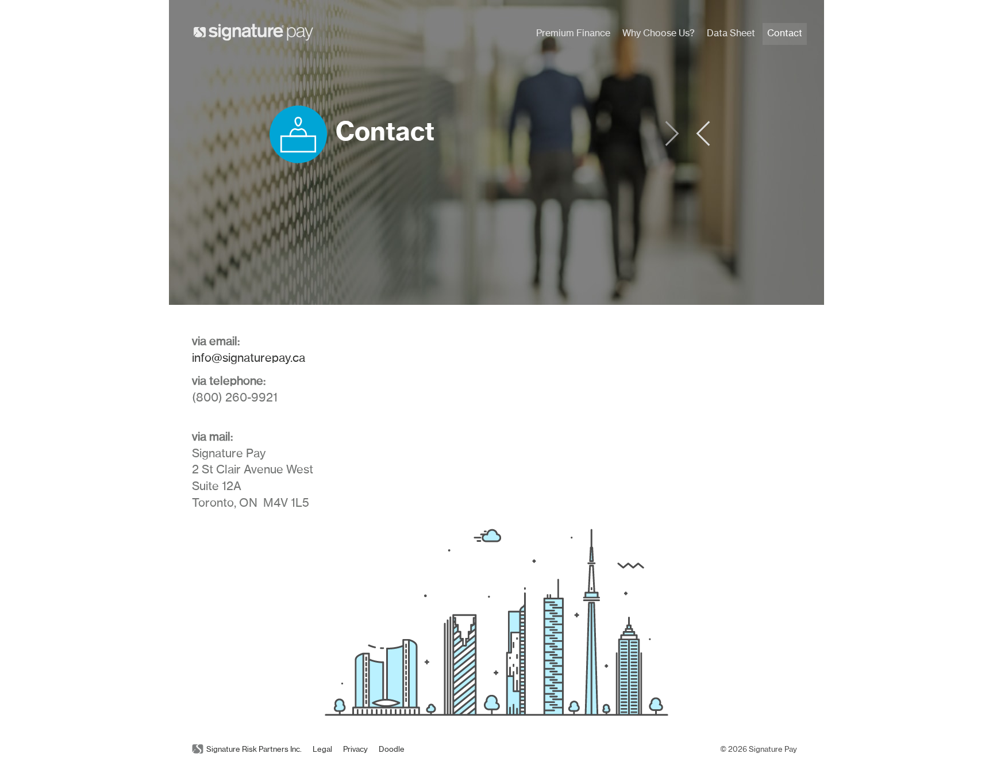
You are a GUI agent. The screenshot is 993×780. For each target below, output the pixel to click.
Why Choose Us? (658, 33)
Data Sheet (731, 33)
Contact (784, 33)
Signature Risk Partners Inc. (254, 750)
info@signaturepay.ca (248, 358)
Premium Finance (573, 33)
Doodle (392, 750)
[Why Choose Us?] (703, 144)
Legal (322, 750)
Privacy (355, 750)
